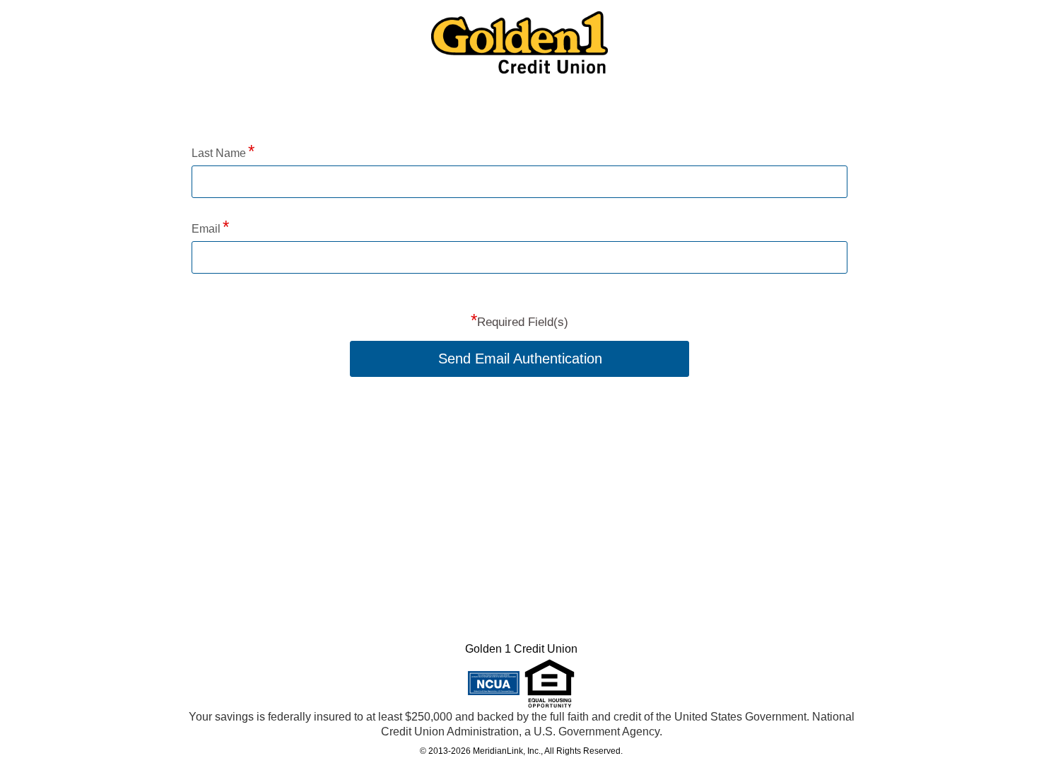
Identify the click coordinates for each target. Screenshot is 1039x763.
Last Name (219, 153)
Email (206, 229)
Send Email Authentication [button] (520, 358)
